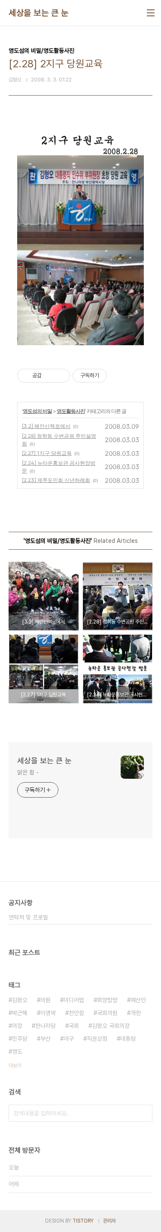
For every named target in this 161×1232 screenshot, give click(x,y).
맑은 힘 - (27, 772)
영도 (17, 1051)
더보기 (15, 1066)
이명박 (48, 1012)
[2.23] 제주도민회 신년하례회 (56, 480)
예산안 (138, 1000)
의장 (17, 1025)
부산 (45, 1038)
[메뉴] (150, 13)
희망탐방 (107, 1000)
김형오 (19, 1000)
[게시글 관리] (60, 375)
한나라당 (45, 1025)
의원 (45, 1000)
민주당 (19, 1038)
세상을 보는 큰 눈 (38, 13)
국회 (74, 1025)
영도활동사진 (71, 411)
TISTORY (83, 1221)
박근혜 (19, 1012)
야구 (69, 1038)
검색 (144, 1113)
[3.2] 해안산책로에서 (46, 426)
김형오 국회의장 (111, 1025)
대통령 (128, 1038)
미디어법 (74, 1000)
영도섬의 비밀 (37, 411)
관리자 (109, 1221)
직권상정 (97, 1038)
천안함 (76, 1012)
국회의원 (107, 1012)
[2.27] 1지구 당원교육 (47, 453)
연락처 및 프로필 (28, 917)
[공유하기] (49, 375)
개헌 (136, 1012)
